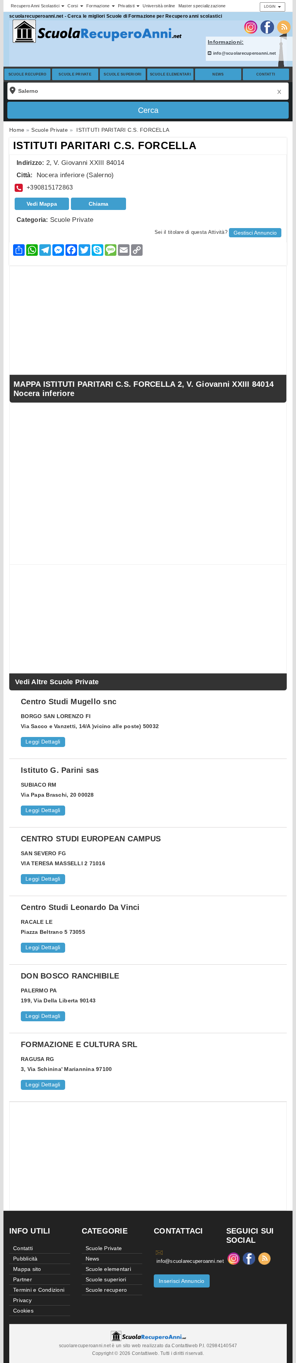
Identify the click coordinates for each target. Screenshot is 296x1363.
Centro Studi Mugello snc (68, 701)
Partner (22, 1279)
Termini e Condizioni (38, 1290)
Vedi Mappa (42, 204)
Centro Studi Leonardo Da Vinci (80, 907)
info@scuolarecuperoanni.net (244, 53)
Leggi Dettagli (43, 742)
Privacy (22, 1300)
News (218, 74)
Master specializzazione (202, 5)
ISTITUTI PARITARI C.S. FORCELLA (105, 145)
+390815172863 (50, 187)
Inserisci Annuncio (182, 1281)
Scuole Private (75, 74)
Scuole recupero (27, 74)
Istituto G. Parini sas (60, 770)
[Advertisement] (148, 320)
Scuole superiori (122, 74)
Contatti (265, 74)
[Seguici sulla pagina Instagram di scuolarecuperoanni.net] (250, 27)
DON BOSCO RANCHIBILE (70, 976)
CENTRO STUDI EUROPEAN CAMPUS (91, 838)
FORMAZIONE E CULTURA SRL (79, 1044)
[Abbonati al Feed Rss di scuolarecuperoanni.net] (284, 27)
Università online (159, 5)
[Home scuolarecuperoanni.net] (96, 31)
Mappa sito (27, 1269)
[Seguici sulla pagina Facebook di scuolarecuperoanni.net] (267, 27)
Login (270, 6)
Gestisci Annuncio (255, 233)
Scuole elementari (170, 74)
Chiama (98, 204)
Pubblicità (25, 1259)
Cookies (23, 1311)
